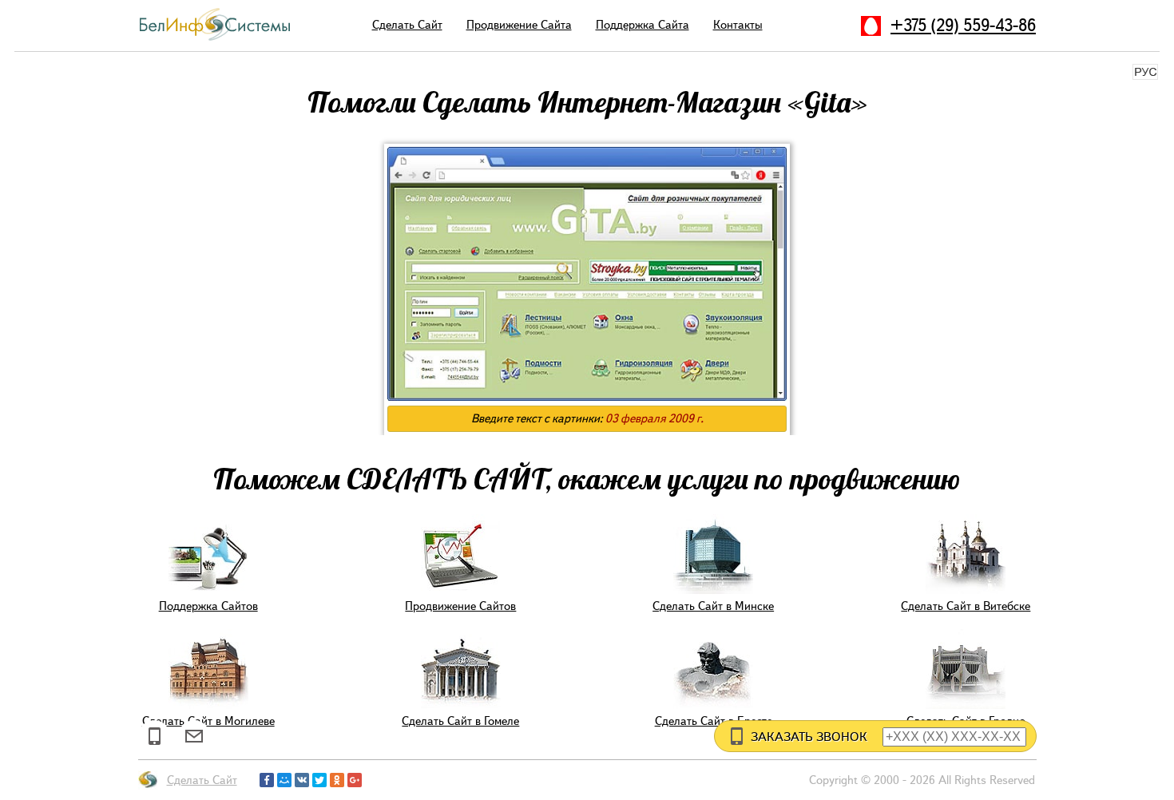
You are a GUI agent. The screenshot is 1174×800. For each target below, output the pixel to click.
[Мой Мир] (284, 780)
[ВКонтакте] (302, 780)
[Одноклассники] (337, 780)
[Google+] (354, 780)
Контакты (738, 25)
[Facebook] (267, 780)
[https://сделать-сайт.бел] (215, 38)
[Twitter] (319, 780)
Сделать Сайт (407, 25)
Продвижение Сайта (519, 25)
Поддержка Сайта (642, 25)
